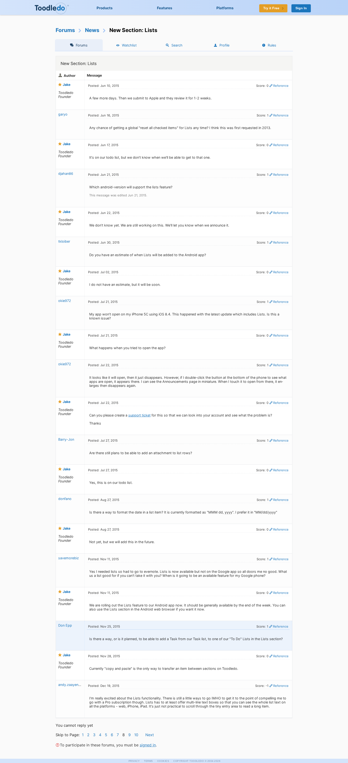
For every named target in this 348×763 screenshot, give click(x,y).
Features (164, 8)
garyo (62, 114)
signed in (148, 745)
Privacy (134, 761)
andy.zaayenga (70, 685)
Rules (272, 45)
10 (136, 734)
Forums (65, 30)
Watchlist (129, 45)
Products (105, 8)
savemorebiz (68, 558)
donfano (64, 499)
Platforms (225, 8)
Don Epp (65, 625)
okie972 (64, 301)
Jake (67, 85)
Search (177, 45)
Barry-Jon (66, 439)
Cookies (163, 761)
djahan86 (65, 173)
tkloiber (64, 241)
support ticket (139, 415)
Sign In (301, 8)
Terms (148, 761)
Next (149, 734)
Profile (224, 45)
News (92, 30)
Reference (281, 86)
